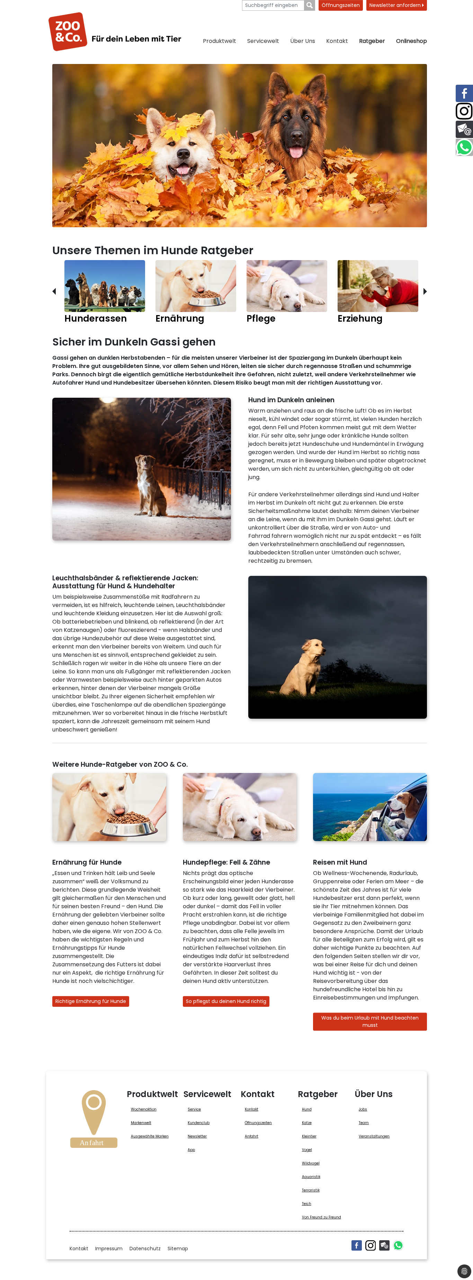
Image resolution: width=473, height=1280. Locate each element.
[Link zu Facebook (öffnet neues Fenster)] (464, 93)
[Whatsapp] (398, 1245)
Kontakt (337, 41)
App (191, 1149)
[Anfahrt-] (94, 1121)
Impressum (109, 1248)
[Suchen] (309, 5)
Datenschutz (145, 1248)
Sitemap (178, 1248)
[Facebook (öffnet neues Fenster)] (356, 1245)
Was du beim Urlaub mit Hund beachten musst (370, 1021)
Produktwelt (219, 41)
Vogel (307, 1149)
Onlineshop (411, 41)
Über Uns (302, 41)
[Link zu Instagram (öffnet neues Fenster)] (464, 111)
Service (194, 1109)
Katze (307, 1122)
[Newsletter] (384, 1245)
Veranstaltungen (374, 1136)
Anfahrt (251, 1136)
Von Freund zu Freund (321, 1217)
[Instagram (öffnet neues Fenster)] (370, 1245)
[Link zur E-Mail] (464, 129)
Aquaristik (311, 1176)
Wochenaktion (144, 1109)
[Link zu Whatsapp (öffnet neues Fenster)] (464, 147)
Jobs (363, 1109)
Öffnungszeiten (341, 5)
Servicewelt (263, 41)
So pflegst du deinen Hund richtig (226, 1001)
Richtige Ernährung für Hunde (90, 1001)
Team (364, 1122)
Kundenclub (198, 1122)
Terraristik (311, 1190)
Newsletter (197, 1136)
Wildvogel (311, 1163)
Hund (307, 1109)
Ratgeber (372, 41)
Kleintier (309, 1136)
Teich (306, 1203)
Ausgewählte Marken (150, 1136)
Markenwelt (141, 1122)
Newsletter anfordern (395, 5)
